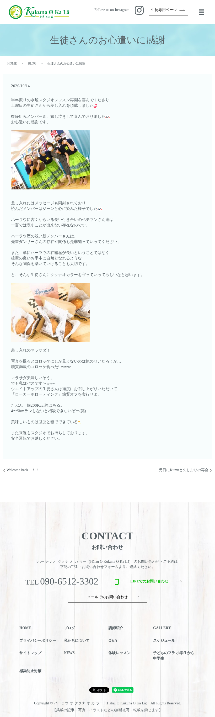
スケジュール (164, 640)
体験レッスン (120, 653)
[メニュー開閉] (201, 12)
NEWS (69, 653)
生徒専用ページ (164, 10)
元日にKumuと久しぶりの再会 (183, 470)
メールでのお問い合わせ (107, 597)
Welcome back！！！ (23, 470)
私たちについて (77, 640)
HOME (12, 63)
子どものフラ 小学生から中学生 (174, 655)
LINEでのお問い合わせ (149, 581)
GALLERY (162, 628)
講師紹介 (116, 628)
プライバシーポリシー (37, 640)
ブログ (69, 628)
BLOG (32, 63)
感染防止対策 (30, 671)
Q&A (113, 640)
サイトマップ (30, 653)
